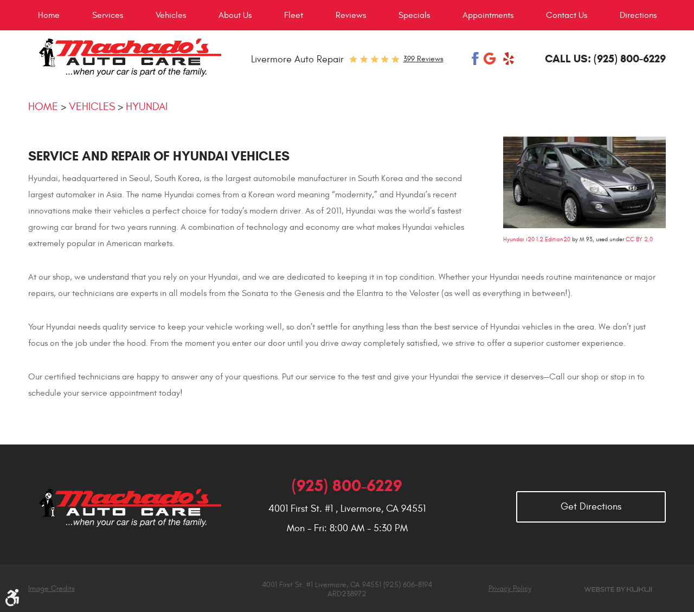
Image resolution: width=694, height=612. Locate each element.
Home (49, 15)
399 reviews (423, 58)
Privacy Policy (510, 588)
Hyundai (147, 106)
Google (491, 58)
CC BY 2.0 (639, 239)
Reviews (351, 15)
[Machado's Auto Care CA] (130, 57)
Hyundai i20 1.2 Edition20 (536, 239)
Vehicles (171, 15)
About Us (235, 15)
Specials (414, 15)
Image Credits (51, 588)
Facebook (475, 58)
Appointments (487, 15)
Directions (638, 15)
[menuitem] (49, 15)
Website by (618, 589)
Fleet (293, 15)
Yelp (508, 58)
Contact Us (566, 15)
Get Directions (591, 506)
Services (107, 15)
